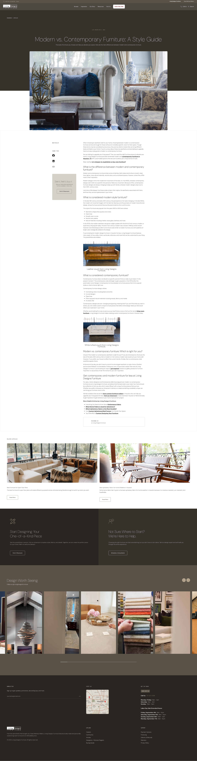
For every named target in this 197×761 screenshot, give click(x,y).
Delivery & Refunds (146, 737)
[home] (10, 6)
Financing (144, 735)
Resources (9, 18)
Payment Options (146, 732)
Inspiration (84, 6)
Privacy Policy (145, 743)
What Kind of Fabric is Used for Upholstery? (100, 407)
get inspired (115, 369)
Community (89, 735)
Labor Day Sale (118, 6)
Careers (88, 732)
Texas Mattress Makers (189, 1)
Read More (12, 497)
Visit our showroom (110, 396)
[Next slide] (188, 580)
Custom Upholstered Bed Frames (100, 411)
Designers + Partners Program (95, 740)
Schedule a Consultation (118, 553)
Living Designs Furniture (175, 1)
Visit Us (108, 6)
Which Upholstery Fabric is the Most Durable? (101, 409)
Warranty (143, 740)
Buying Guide (90, 743)
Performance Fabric (114, 404)
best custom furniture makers (113, 394)
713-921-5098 (150, 696)
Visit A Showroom (64, 191)
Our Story (92, 6)
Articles (16, 18)
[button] (76, 6)
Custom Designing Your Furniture (107, 413)
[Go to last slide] (184, 580)
